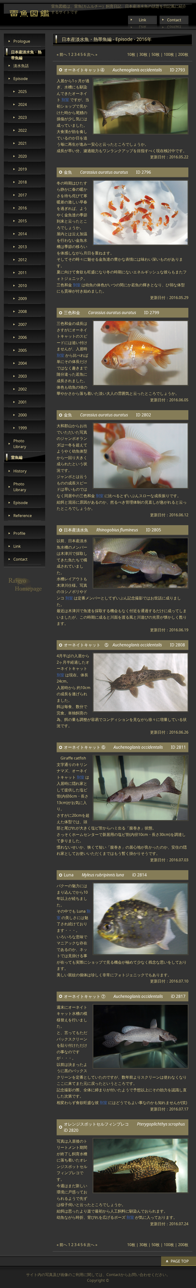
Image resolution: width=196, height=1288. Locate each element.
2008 (22, 311)
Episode (20, 78)
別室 (65, 99)
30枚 (143, 54)
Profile (19, 533)
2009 (22, 298)
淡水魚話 (21, 65)
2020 (22, 156)
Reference (22, 515)
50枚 (156, 54)
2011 (22, 272)
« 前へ (62, 54)
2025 (22, 91)
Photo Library (19, 443)
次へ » (92, 54)
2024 (22, 104)
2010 (22, 285)
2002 (22, 389)
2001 (22, 402)
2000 (22, 415)
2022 (22, 130)
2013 (22, 246)
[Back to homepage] (29, 13)
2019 (22, 169)
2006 (22, 337)
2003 (22, 376)
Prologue (21, 41)
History (20, 471)
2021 (22, 143)
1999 (22, 428)
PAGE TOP (180, 1261)
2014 (22, 233)
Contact (174, 20)
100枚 (169, 54)
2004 (22, 363)
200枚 (183, 54)
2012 (22, 259)
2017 (22, 195)
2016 (22, 208)
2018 (22, 182)
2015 (22, 221)
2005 (22, 350)
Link (142, 20)
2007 (22, 324)
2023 (22, 117)
